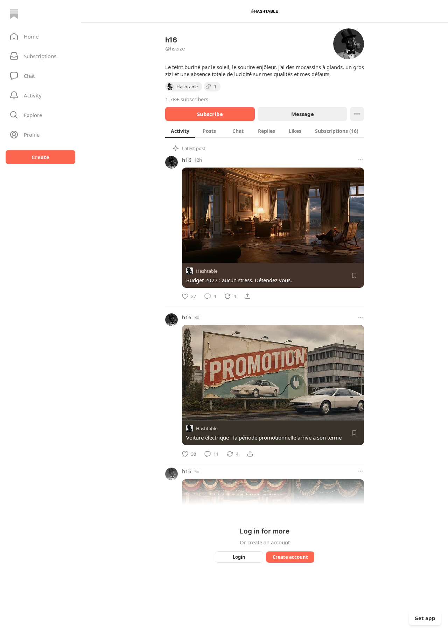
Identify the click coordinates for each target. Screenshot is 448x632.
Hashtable (206, 271)
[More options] (360, 159)
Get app (424, 617)
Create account (290, 557)
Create (40, 157)
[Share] (247, 296)
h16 (186, 159)
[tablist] (264, 131)
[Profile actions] (357, 114)
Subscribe (210, 113)
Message (302, 113)
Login (239, 557)
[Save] (354, 275)
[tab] (180, 131)
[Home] (14, 14)
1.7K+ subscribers (186, 99)
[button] (40, 36)
